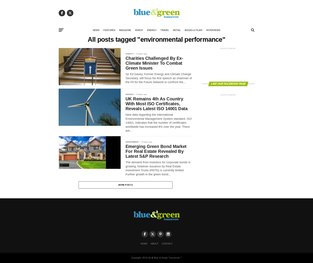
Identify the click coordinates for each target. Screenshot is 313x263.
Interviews (213, 30)
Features (109, 30)
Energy (151, 30)
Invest (139, 30)
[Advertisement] (228, 64)
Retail (177, 30)
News (96, 30)
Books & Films (193, 30)
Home (144, 243)
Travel (164, 30)
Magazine (125, 30)
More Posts (125, 185)
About (154, 243)
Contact (167, 243)
